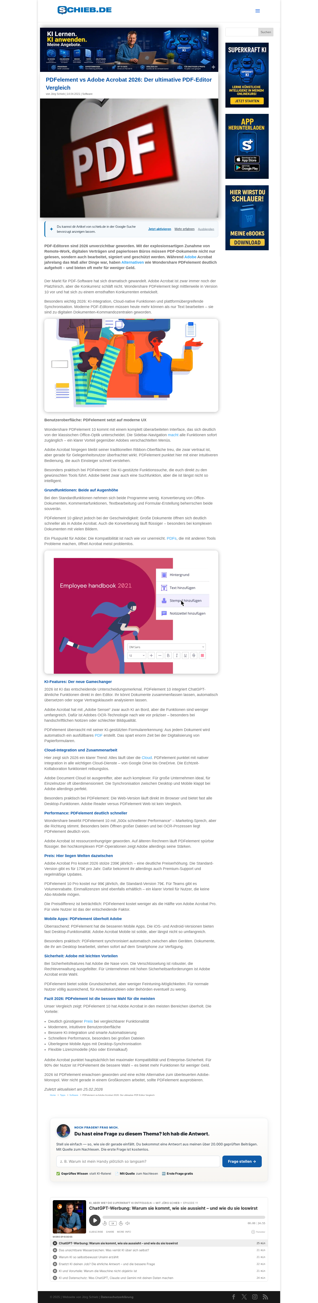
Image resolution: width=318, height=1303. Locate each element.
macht (173, 435)
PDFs (172, 538)
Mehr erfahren (184, 229)
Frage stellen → (242, 1161)
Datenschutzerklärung (117, 1297)
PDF (99, 735)
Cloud (147, 758)
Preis (88, 1021)
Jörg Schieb (58, 93)
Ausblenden (206, 229)
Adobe (190, 257)
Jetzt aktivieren (159, 229)
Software (87, 93)
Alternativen (132, 262)
